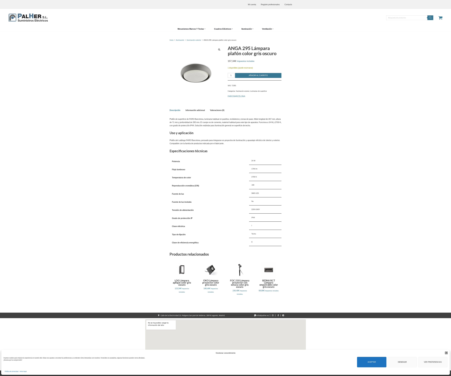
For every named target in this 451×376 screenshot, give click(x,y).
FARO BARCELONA (236, 96)
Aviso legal (23, 371)
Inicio (171, 40)
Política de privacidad (11, 371)
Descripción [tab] (175, 110)
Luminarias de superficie (258, 91)
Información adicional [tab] (195, 110)
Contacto (288, 5)
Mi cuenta (252, 5)
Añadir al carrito (258, 75)
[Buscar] (430, 17)
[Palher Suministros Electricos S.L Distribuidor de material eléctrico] (28, 18)
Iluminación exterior (194, 40)
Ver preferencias (433, 362)
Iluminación (180, 40)
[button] (446, 353)
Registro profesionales (270, 5)
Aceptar (372, 362)
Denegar (402, 362)
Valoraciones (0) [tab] (217, 110)
